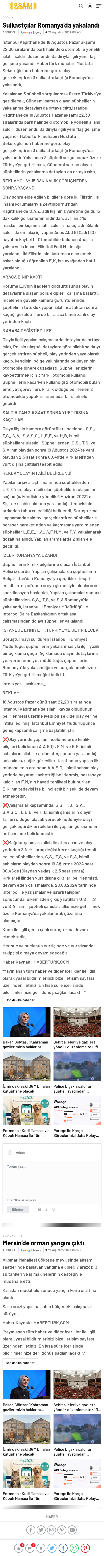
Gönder (18, 1209)
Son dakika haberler (20, 1000)
